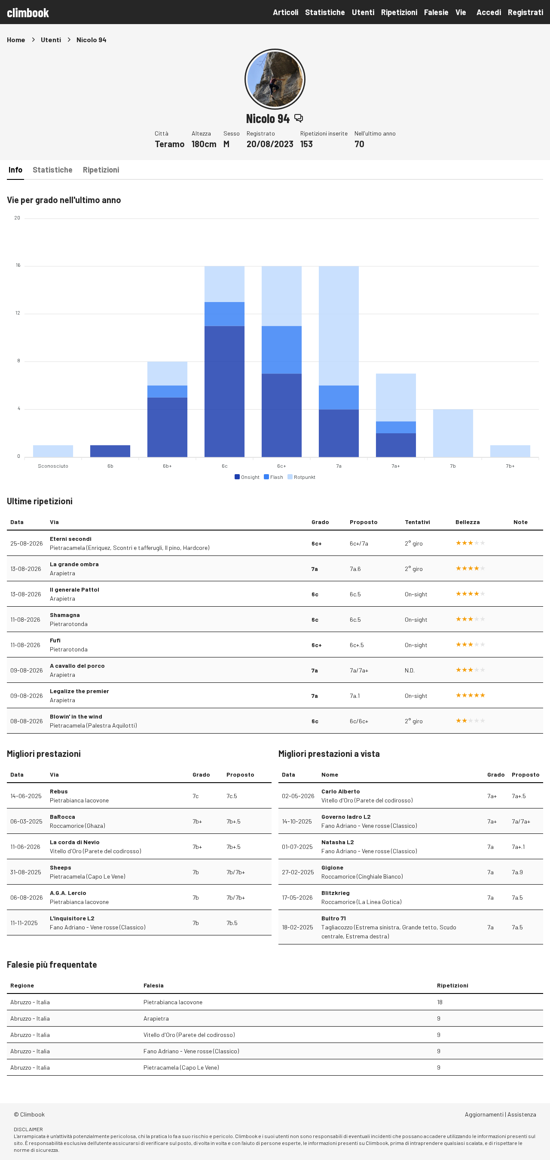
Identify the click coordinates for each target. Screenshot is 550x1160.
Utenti (363, 12)
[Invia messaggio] (298, 118)
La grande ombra (74, 564)
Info (15, 169)
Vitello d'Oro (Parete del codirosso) (95, 851)
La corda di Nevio (75, 841)
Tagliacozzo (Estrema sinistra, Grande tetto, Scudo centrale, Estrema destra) (388, 931)
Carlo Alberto (340, 791)
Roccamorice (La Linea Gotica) (361, 901)
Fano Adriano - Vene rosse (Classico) (97, 927)
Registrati (525, 12)
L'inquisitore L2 (72, 918)
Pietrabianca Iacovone (79, 800)
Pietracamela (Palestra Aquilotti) (93, 725)
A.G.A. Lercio (68, 892)
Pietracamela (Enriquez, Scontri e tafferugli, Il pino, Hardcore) (129, 547)
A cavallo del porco (77, 665)
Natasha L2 (337, 841)
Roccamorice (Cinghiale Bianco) (362, 876)
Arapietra (62, 573)
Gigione (332, 867)
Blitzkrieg (335, 892)
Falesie (436, 12)
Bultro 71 (333, 918)
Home (16, 39)
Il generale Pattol (74, 589)
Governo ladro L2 (346, 816)
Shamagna (65, 614)
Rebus (59, 791)
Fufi (55, 640)
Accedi (489, 12)
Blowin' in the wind (76, 716)
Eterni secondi (71, 538)
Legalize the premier (79, 690)
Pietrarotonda (69, 623)
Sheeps (60, 867)
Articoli (285, 12)
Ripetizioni (399, 12)
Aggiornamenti (484, 1114)
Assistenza (521, 1114)
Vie (460, 12)
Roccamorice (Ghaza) (77, 825)
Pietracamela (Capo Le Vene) (87, 876)
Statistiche (325, 12)
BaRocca (62, 816)
